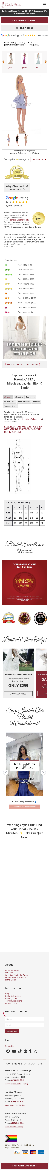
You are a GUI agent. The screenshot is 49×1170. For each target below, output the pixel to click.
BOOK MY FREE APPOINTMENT (24, 20)
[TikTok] (20, 1052)
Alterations (19, 397)
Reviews (36, 402)
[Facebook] (8, 1052)
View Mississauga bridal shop (16, 1084)
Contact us (9, 1046)
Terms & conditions (13, 1001)
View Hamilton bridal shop (15, 1105)
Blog (7, 993)
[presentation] (3, 62)
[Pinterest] (25, 1052)
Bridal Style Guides (13, 996)
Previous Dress (14, 364)
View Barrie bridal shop (14, 1127)
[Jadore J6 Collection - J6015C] (9, 140)
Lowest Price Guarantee (15, 977)
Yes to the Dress (10, 406)
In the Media (10, 980)
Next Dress (32, 364)
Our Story (9, 972)
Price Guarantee (24, 402)
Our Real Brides (9, 402)
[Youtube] (14, 1052)
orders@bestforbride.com (31, 419)
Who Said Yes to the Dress (16, 975)
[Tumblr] (30, 1052)
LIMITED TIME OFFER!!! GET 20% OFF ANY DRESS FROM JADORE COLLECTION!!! (23, 429)
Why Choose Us (12, 970)
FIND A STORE (25, 28)
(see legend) (23, 159)
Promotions (30, 397)
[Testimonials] (24, 201)
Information (8, 397)
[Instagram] (35, 1052)
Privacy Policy (11, 1003)
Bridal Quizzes (11, 998)
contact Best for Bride (19, 220)
